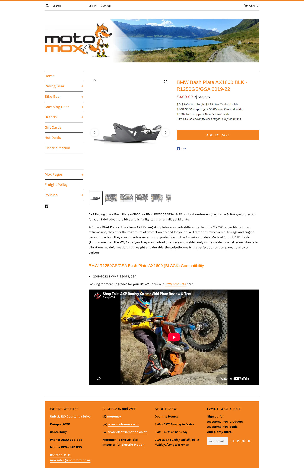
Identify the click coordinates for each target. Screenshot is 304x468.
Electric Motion (57, 148)
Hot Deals (53, 137)
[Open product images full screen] (165, 81)
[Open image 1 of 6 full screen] (130, 132)
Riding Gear (64, 86)
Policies (64, 195)
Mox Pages (64, 174)
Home (50, 76)
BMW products (175, 284)
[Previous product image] (95, 132)
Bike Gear (64, 96)
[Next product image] (165, 132)
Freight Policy (56, 184)
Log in (93, 5)
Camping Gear (64, 107)
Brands (64, 117)
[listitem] (96, 198)
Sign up (106, 5)
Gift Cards (53, 127)
